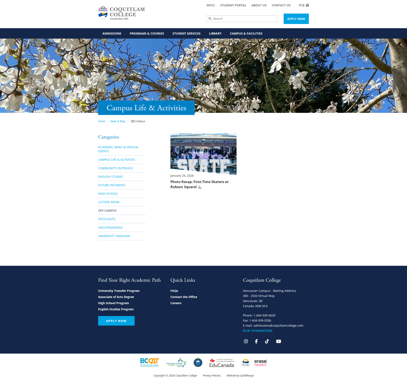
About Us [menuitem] (259, 5)
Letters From (108, 202)
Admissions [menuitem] (111, 33)
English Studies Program (116, 309)
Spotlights (107, 219)
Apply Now (296, 19)
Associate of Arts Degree (116, 297)
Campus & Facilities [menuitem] (246, 33)
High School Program (113, 303)
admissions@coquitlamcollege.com (278, 325)
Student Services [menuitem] (187, 33)
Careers (175, 303)
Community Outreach (115, 168)
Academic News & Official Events (118, 149)
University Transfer (114, 236)
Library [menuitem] (215, 33)
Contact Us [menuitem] (281, 5)
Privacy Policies (212, 375)
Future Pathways (111, 185)
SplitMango (247, 375)
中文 (302, 5)
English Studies (110, 177)
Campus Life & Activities (116, 160)
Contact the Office (183, 297)
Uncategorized (110, 227)
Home (101, 121)
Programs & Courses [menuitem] (147, 33)
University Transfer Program (119, 291)
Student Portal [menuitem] (233, 5)
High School (108, 194)
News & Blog (117, 121)
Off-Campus (107, 210)
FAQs (174, 291)
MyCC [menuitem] (211, 5)
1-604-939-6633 (264, 315)
